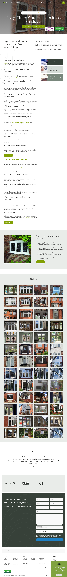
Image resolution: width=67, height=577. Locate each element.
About (9, 551)
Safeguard (32, 562)
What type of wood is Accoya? (15, 159)
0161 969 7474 (9, 506)
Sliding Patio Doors (26, 563)
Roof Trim (40, 560)
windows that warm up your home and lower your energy (13, 77)
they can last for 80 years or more (9, 140)
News (33, 551)
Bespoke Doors (33, 560)
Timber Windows (6, 560)
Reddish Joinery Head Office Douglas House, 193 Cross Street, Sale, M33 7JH (57, 560)
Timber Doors (25, 558)
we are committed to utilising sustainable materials (20, 122)
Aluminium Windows (7, 562)
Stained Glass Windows (16, 560)
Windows (5, 558)
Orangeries (41, 559)
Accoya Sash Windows (16, 558)
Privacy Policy (47, 575)
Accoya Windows (15, 559)
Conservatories (41, 558)
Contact (57, 551)
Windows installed (10, 100)
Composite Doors (25, 560)
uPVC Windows (6, 559)
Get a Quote (56, 2)
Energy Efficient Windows (15, 562)
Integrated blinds (15, 564)
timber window (29, 217)
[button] (8, 460)
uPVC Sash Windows (7, 563)
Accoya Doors (33, 559)
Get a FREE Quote (27, 26)
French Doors (33, 558)
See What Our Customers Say (38, 26)
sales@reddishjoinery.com (24, 506)
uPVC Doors (25, 559)
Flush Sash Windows (6, 564)
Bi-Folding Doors (25, 562)
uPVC (29, 169)
